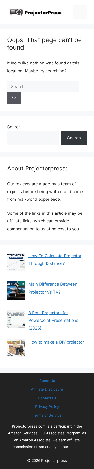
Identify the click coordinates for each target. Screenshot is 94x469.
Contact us (47, 398)
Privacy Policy (47, 406)
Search (14, 127)
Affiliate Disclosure (47, 389)
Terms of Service (47, 415)
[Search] (14, 98)
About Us (47, 380)
